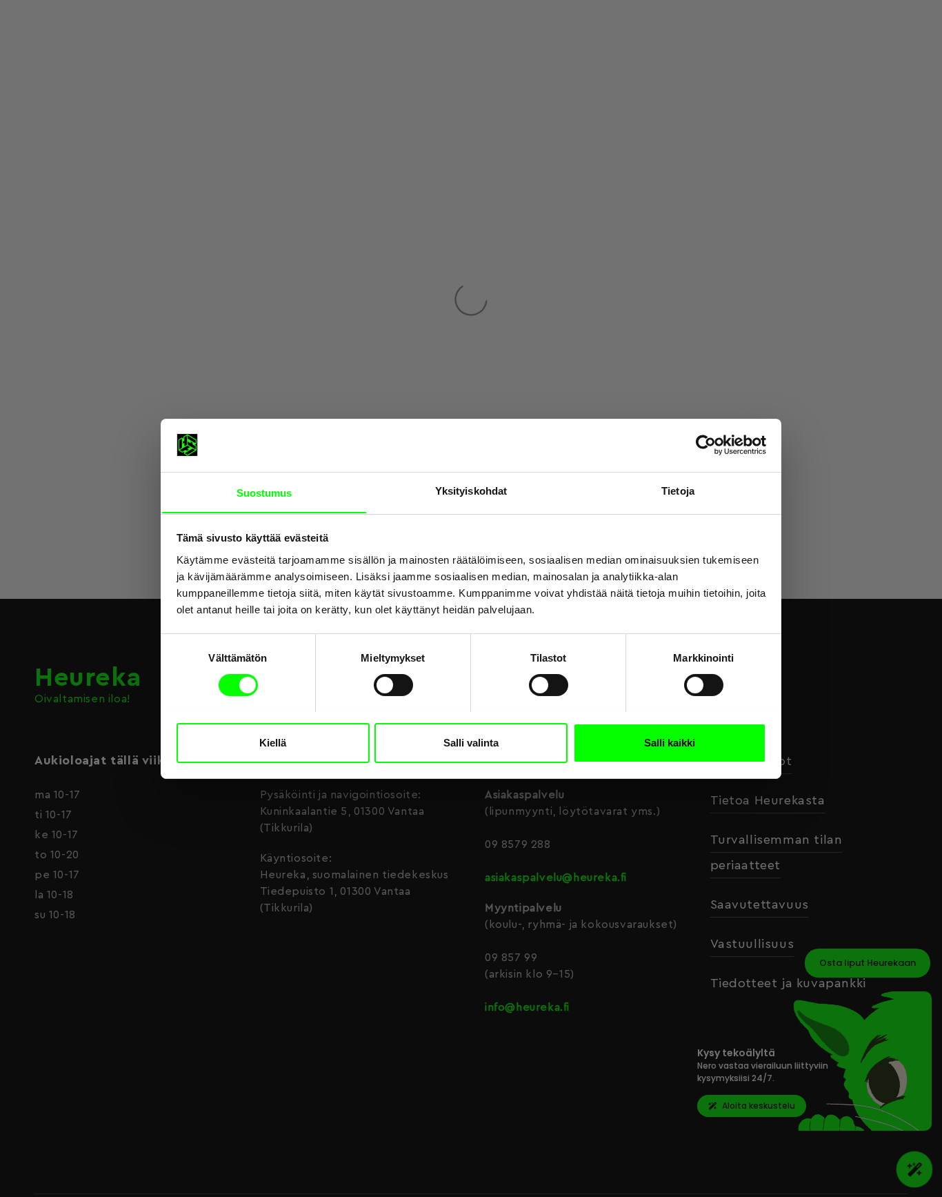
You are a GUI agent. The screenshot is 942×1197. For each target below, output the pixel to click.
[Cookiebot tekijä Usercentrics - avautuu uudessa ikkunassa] (705, 445)
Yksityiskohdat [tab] (471, 490)
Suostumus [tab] (264, 492)
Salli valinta (471, 742)
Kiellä (272, 742)
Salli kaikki (669, 742)
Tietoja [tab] (677, 490)
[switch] (393, 685)
